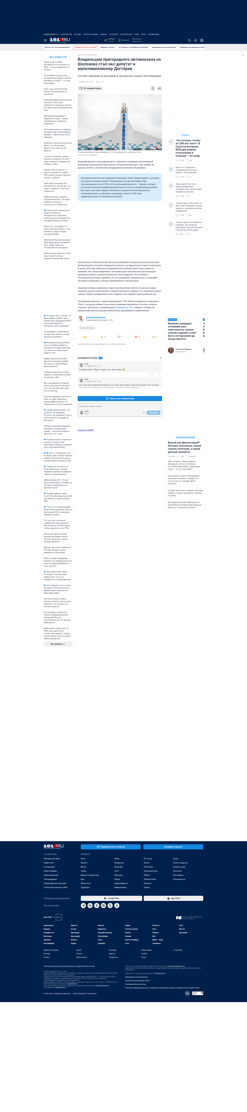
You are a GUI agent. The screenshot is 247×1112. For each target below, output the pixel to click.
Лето (116, 871)
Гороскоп (113, 34)
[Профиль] (202, 40)
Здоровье (85, 887)
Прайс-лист (49, 863)
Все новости (58, 57)
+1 (152, 374)
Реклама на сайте (52, 858)
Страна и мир (179, 867)
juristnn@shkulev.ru (102, 986)
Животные (86, 883)
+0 (152, 392)
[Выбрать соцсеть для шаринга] (159, 88)
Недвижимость (51, 34)
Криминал (119, 863)
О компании (49, 867)
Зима (116, 858)
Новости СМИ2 (85, 430)
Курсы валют (126, 34)
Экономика (178, 875)
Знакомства (66, 34)
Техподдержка (50, 879)
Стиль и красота (180, 863)
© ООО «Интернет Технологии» (85, 994)
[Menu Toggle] (45, 40)
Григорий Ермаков (95, 317)
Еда (82, 879)
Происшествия (150, 871)
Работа (147, 875)
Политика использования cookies (137, 981)
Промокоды (153, 34)
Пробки (124, 40)
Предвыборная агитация (55, 883)
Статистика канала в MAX (55, 887)
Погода (77, 34)
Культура (118, 867)
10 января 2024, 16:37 (86, 82)
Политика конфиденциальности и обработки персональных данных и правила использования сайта (162, 988)
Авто (83, 858)
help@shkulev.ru (60, 987)
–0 (159, 374)
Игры (143, 34)
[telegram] (83, 905)
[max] (103, 905)
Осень (146, 863)
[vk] (90, 905)
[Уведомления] (195, 40)
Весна (83, 867)
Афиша (103, 34)
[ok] (96, 905)
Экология (177, 871)
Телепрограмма (90, 34)
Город (83, 871)
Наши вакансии (51, 875)
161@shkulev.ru (71, 984)
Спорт (175, 858)
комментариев (92, 88)
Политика (148, 867)
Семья (147, 887)
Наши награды (50, 871)
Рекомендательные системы (135, 984)
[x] (110, 905)
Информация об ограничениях (136, 977)
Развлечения (150, 879)
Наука (117, 879)
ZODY (137, 34)
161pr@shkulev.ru (159, 973)
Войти (87, 413)
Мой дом (118, 875)
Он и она (148, 858)
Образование (120, 887)
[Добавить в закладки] (152, 88)
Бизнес (84, 863)
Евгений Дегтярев (87, 328)
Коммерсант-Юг (124, 307)
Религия (147, 883)
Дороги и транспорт (90, 875)
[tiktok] (116, 905)
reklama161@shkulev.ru (176, 966)
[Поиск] (189, 40)
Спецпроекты (179, 879)
